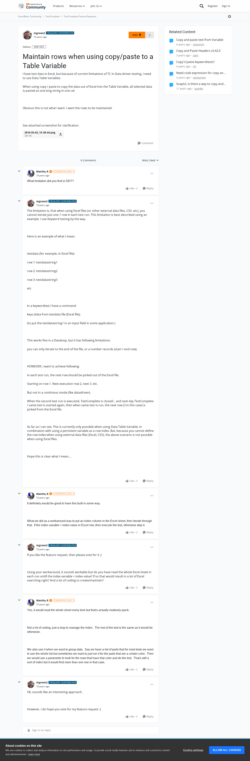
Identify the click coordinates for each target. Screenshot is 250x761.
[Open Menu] (229, 16)
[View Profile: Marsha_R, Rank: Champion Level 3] (30, 173)
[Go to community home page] (32, 6)
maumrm (198, 44)
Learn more (34, 754)
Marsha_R (42, 171)
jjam (195, 55)
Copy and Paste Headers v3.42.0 (198, 51)
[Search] (201, 6)
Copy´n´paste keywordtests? (195, 62)
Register (213, 6)
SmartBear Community (29, 16)
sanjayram (199, 77)
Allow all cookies (227, 750)
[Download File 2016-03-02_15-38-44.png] (60, 134)
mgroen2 (39, 33)
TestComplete (52, 16)
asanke (198, 88)
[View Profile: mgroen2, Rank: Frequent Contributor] (27, 35)
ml (194, 66)
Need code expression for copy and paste (200, 73)
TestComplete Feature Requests (80, 16)
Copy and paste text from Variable (199, 40)
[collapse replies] (19, 171)
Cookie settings (193, 750)
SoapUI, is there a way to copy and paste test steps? (199, 84)
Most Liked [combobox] (150, 160)
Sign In (226, 6)
